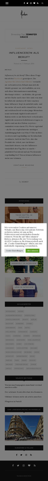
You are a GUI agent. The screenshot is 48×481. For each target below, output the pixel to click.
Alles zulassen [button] (32, 251)
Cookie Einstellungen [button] (14, 251)
